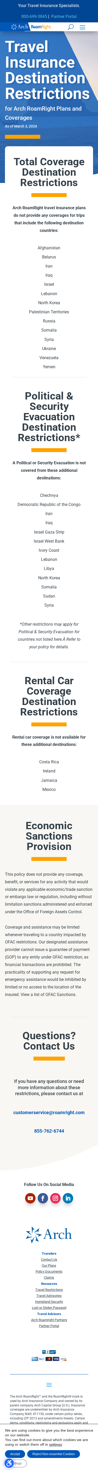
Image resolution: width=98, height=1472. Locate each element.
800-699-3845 (34, 16)
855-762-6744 (49, 1131)
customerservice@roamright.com (49, 1112)
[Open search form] (71, 26)
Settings (16, 1463)
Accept (15, 1454)
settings (55, 1444)
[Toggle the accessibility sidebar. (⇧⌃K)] (9, 1463)
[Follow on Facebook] (43, 1198)
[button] (82, 27)
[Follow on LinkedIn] (68, 1198)
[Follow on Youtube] (30, 1198)
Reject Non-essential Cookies (53, 1454)
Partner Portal (64, 16)
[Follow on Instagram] (55, 1198)
